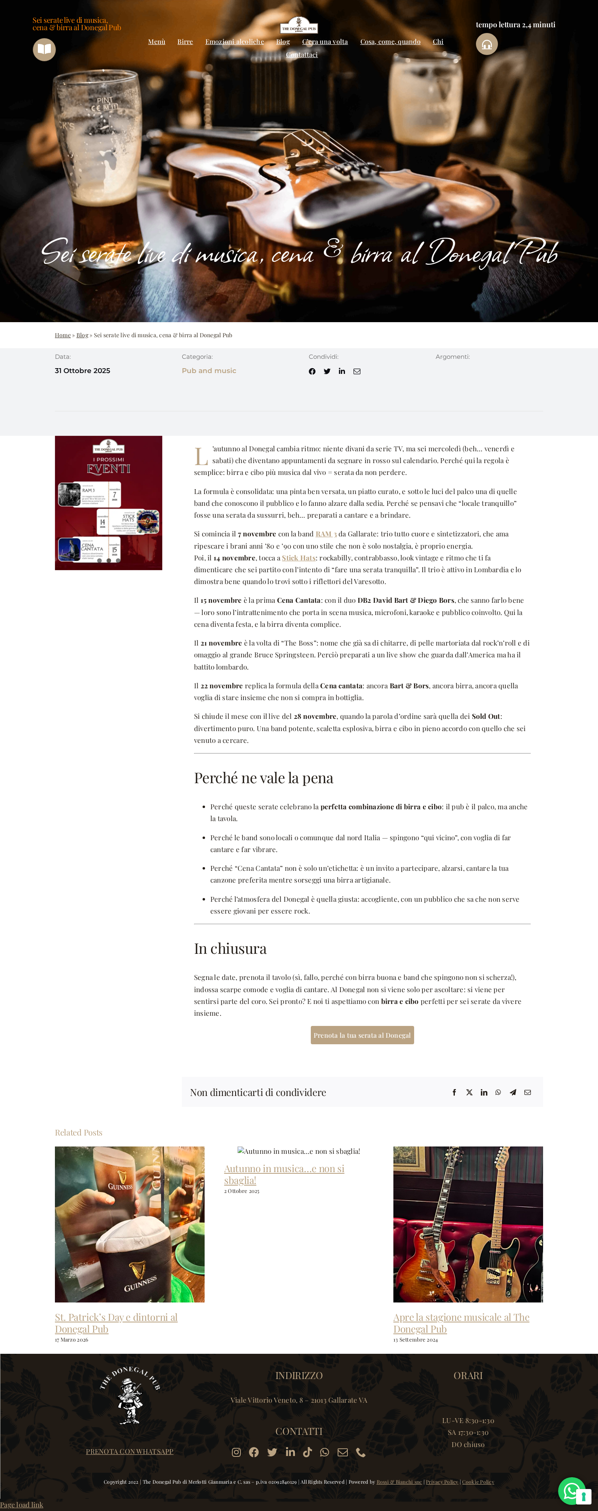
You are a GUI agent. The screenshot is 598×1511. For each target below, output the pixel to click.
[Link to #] (487, 44)
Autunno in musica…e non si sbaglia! (284, 1174)
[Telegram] (513, 1092)
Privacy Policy (442, 1481)
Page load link (22, 1504)
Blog (82, 335)
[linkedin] (342, 371)
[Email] (527, 1092)
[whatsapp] (324, 1452)
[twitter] (327, 371)
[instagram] (236, 1452)
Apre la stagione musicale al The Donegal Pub (461, 1322)
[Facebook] (454, 1092)
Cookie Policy (478, 1481)
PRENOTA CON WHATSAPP (129, 1451)
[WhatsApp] (498, 1092)
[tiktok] (307, 1452)
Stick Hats (299, 557)
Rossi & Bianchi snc (399, 1481)
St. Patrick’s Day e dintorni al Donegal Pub (116, 1322)
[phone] (361, 1452)
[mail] (357, 371)
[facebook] (312, 371)
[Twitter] (469, 1092)
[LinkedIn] (484, 1092)
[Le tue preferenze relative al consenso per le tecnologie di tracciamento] (583, 1496)
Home (63, 335)
